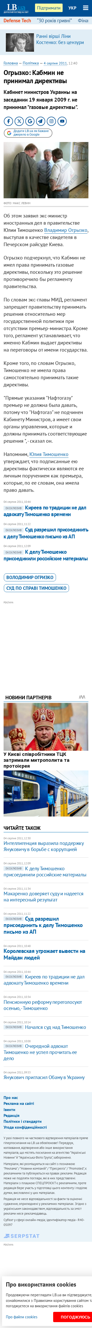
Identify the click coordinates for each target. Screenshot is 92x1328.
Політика (31, 63)
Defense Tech (17, 20)
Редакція (11, 1115)
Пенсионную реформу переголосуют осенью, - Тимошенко (43, 1005)
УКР (72, 8)
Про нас (11, 1097)
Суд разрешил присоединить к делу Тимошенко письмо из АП (46, 533)
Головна (11, 63)
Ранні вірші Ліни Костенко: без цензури (60, 39)
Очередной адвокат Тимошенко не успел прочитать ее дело (40, 1052)
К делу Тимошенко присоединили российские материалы (46, 555)
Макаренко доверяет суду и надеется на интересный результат (43, 896)
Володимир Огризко (29, 577)
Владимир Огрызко (65, 230)
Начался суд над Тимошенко (46, 1027)
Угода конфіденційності (25, 1127)
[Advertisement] (46, 640)
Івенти (9, 1109)
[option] (46, 42)
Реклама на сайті (19, 1103)
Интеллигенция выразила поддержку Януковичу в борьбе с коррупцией (43, 846)
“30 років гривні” (54, 20)
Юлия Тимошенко (48, 454)
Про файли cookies (21, 1316)
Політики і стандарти (23, 1121)
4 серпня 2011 (55, 63)
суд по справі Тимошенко (36, 588)
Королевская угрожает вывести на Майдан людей (44, 954)
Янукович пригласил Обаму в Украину (44, 1077)
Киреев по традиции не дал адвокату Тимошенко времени (45, 511)
